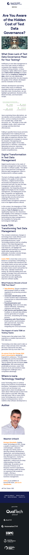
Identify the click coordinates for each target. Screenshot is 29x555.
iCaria (6, 481)
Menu (14, 7)
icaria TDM (5, 259)
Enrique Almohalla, (10, 442)
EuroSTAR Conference (14, 3)
